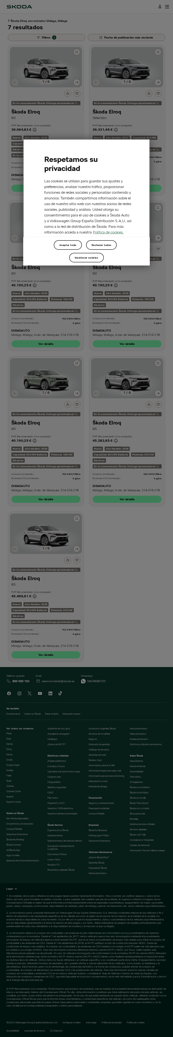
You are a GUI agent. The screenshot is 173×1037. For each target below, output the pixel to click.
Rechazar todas (101, 244)
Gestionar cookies (86, 257)
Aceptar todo (67, 244)
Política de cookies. (108, 232)
